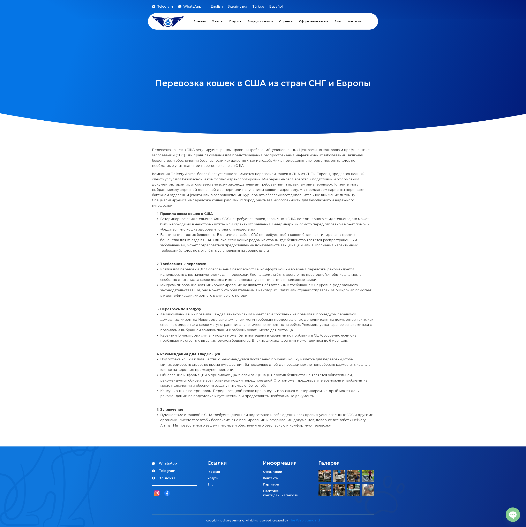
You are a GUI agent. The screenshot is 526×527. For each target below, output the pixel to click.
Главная (199, 21)
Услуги (234, 21)
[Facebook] (167, 493)
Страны (284, 21)
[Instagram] (156, 493)
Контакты (354, 21)
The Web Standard (304, 520)
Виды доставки (259, 21)
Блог (338, 21)
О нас (216, 21)
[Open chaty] (513, 514)
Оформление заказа (313, 21)
